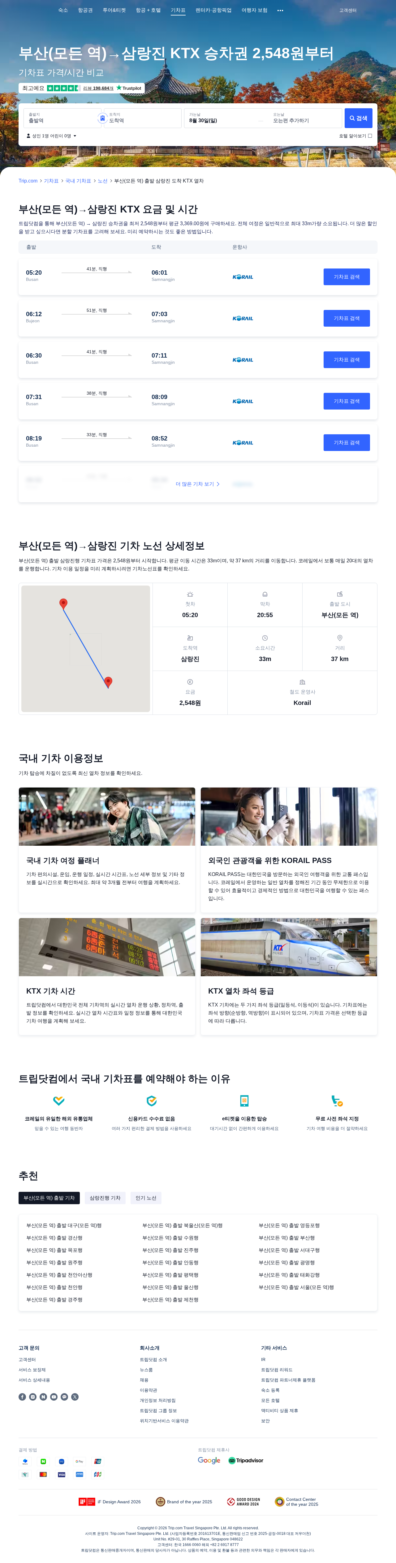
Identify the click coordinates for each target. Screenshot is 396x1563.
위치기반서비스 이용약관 (164, 1420)
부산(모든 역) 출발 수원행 (170, 1237)
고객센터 (27, 1359)
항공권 (85, 10)
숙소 (63, 10)
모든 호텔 (270, 1400)
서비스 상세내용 (34, 1379)
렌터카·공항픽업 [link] (214, 10)
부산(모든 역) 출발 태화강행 (289, 1274)
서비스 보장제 (32, 1369)
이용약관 (148, 1390)
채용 (144, 1379)
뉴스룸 (146, 1369)
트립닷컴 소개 (153, 1359)
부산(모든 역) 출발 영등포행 (289, 1225)
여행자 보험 (255, 10)
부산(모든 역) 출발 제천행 (170, 1299)
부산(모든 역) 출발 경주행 (54, 1299)
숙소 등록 (270, 1390)
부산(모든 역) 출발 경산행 (54, 1237)
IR (263, 1359)
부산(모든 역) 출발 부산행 (287, 1237)
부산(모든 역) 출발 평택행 (170, 1274)
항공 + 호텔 (148, 10)
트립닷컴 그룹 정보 (158, 1410)
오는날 (278, 114)
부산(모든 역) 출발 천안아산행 (59, 1274)
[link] (348, 10)
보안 (265, 1420)
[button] (281, 10)
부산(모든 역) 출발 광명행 (287, 1262)
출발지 (34, 114)
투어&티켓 (114, 10)
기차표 (178, 10)
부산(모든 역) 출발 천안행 (54, 1287)
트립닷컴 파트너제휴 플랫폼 (288, 1379)
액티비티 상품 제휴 (279, 1410)
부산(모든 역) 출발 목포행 (54, 1250)
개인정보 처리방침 (158, 1400)
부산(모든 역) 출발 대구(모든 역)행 (64, 1225)
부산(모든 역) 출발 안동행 (170, 1262)
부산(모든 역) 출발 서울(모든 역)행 (296, 1287)
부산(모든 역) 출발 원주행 (54, 1262)
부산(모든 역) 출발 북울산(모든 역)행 (182, 1225)
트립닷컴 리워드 (277, 1369)
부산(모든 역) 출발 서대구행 (289, 1250)
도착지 (114, 114)
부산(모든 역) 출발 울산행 (170, 1287)
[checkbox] (352, 136)
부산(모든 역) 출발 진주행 (170, 1250)
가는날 (194, 114)
